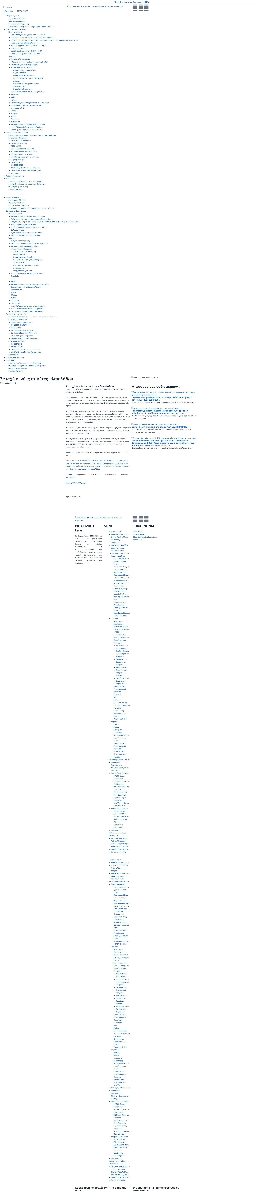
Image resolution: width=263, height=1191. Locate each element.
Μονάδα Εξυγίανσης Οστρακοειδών (25, 157)
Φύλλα (13, 116)
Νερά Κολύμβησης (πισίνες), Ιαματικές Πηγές (28, 46)
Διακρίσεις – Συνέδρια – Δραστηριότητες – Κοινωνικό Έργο (31, 27)
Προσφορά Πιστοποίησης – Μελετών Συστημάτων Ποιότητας (32, 135)
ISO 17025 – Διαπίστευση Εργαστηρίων (26, 170)
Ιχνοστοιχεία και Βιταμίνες (23, 75)
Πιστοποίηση (13, 173)
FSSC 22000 (16, 146)
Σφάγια (14, 100)
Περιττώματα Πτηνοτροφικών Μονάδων (27, 130)
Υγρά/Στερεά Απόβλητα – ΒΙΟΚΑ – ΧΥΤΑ (26, 51)
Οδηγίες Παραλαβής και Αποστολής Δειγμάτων (27, 184)
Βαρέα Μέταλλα (19, 73)
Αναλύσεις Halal (19, 86)
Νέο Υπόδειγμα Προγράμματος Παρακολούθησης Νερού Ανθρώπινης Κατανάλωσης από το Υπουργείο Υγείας (160, 412)
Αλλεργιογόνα (18, 81)
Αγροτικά (12, 111)
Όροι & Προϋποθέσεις (16, 21)
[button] (131, 194)
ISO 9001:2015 (16, 162)
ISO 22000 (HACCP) (19, 143)
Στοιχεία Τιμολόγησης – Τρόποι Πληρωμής (25, 181)
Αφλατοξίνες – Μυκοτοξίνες (24, 70)
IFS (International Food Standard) (24, 151)
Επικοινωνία (11, 179)
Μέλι (13, 97)
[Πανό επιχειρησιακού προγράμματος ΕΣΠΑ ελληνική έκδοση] (131, 2)
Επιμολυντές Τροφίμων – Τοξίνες (26, 84)
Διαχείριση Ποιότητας (16, 160)
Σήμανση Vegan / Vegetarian (22, 154)
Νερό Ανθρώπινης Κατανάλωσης (23, 43)
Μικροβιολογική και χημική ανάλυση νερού (28, 35)
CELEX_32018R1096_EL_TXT (77, 483)
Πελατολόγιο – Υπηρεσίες (18, 24)
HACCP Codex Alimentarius (21, 141)
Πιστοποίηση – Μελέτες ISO (17, 132)
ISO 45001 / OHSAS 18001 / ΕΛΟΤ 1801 (26, 168)
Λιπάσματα (15, 119)
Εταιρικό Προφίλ (12, 16)
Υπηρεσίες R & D (17, 108)
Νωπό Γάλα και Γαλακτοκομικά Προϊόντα (27, 92)
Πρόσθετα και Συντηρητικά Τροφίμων (28, 78)
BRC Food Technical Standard (22, 149)
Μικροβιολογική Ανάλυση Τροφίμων (25, 65)
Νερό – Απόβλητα (15, 32)
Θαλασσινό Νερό (17, 48)
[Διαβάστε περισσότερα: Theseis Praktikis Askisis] (164, 424)
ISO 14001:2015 (17, 165)
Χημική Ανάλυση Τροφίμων (21, 67)
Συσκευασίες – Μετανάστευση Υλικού (26, 105)
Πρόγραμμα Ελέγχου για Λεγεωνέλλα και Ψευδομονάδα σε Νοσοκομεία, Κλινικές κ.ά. (45, 40)
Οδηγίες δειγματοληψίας (18, 187)
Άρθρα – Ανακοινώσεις (15, 176)
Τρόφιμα (11, 56)
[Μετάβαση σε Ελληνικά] (7, 7)
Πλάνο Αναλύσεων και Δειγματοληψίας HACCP (29, 62)
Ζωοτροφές (15, 122)
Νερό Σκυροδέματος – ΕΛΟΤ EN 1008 (25, 54)
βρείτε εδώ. (70, 477)
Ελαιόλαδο (15, 94)
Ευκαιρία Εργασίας (15, 189)
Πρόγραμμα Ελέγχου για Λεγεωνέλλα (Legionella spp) (32, 37)
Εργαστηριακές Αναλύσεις (16, 29)
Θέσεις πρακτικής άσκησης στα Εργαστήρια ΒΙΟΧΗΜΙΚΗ (160, 427)
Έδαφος (14, 113)
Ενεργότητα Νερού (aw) (22, 89)
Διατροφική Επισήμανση (20, 59)
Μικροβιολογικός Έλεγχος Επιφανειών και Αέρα (30, 103)
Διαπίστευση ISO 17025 (17, 18)
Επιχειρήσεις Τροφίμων (17, 138)
